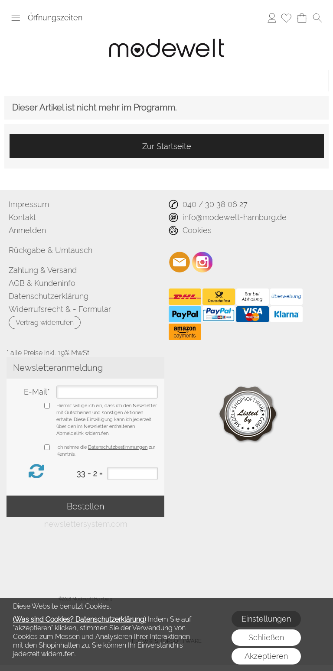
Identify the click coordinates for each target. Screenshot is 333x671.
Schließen (266, 637)
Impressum (29, 204)
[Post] (218, 296)
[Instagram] (202, 262)
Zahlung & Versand (43, 270)
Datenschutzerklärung (48, 296)
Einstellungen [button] (266, 618)
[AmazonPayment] (185, 332)
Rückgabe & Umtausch (50, 250)
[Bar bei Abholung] (252, 296)
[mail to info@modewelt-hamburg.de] (179, 262)
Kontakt (22, 217)
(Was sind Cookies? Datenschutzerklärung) (79, 619)
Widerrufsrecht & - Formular (60, 309)
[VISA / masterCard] (252, 314)
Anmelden (272, 17)
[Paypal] (185, 314)
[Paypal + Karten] (218, 314)
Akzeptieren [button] (266, 656)
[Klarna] (286, 314)
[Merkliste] (286, 17)
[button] (16, 17)
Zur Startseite (166, 146)
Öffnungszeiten (55, 17)
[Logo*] (166, 32)
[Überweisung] (286, 296)
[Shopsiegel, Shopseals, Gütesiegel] (248, 379)
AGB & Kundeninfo (42, 283)
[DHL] (185, 296)
